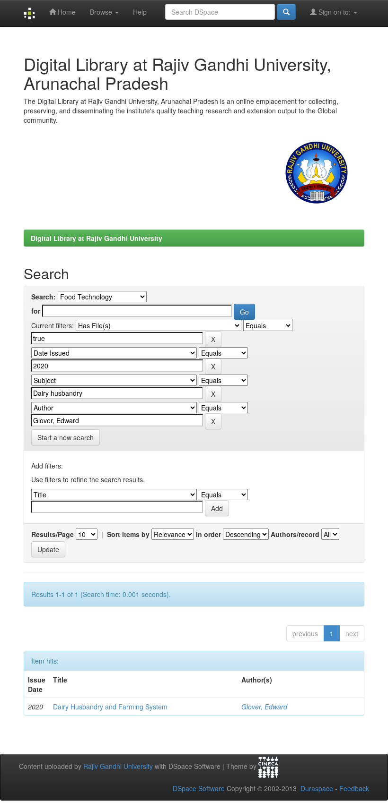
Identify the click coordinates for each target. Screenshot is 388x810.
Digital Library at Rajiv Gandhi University (96, 238)
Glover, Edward (264, 706)
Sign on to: (335, 12)
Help (140, 12)
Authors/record (295, 534)
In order (208, 534)
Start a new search (65, 437)
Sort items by (128, 534)
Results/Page (52, 534)
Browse (102, 12)
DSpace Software (199, 788)
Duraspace (316, 788)
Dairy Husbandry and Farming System (110, 706)
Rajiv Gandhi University (118, 766)
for (35, 310)
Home (66, 12)
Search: (43, 296)
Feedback (354, 788)
